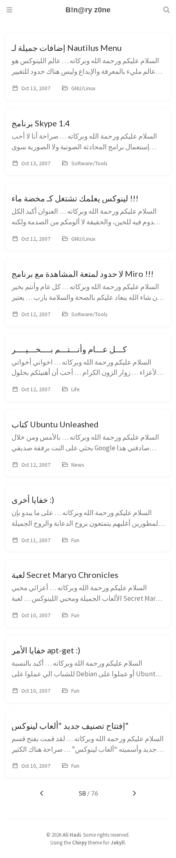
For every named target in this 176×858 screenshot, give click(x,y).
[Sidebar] (9, 10)
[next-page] (134, 793)
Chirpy (79, 842)
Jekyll (118, 842)
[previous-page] (42, 793)
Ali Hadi (72, 834)
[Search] (166, 10)
